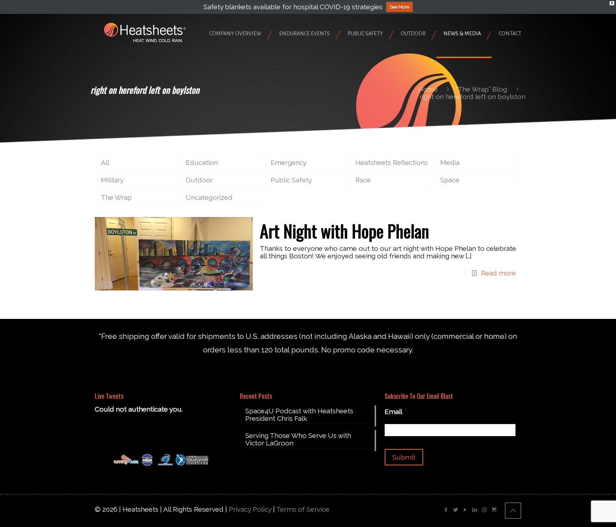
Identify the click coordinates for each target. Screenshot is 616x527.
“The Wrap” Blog (481, 89)
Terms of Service (302, 509)
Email (396, 411)
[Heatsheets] (145, 32)
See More (399, 7)
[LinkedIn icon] (474, 510)
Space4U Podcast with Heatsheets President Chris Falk (299, 414)
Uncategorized (209, 197)
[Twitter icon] (455, 510)
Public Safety (291, 180)
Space (450, 180)
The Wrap (116, 197)
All (105, 162)
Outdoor (199, 180)
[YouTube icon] (465, 510)
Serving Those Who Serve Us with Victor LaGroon (298, 439)
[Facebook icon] (446, 510)
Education (202, 162)
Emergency (289, 162)
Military (112, 180)
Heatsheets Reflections (391, 162)
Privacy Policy (250, 509)
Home (428, 89)
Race (363, 180)
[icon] (494, 510)
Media (450, 162)
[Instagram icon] (484, 510)
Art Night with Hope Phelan (344, 230)
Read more (498, 273)
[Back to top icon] (513, 510)
